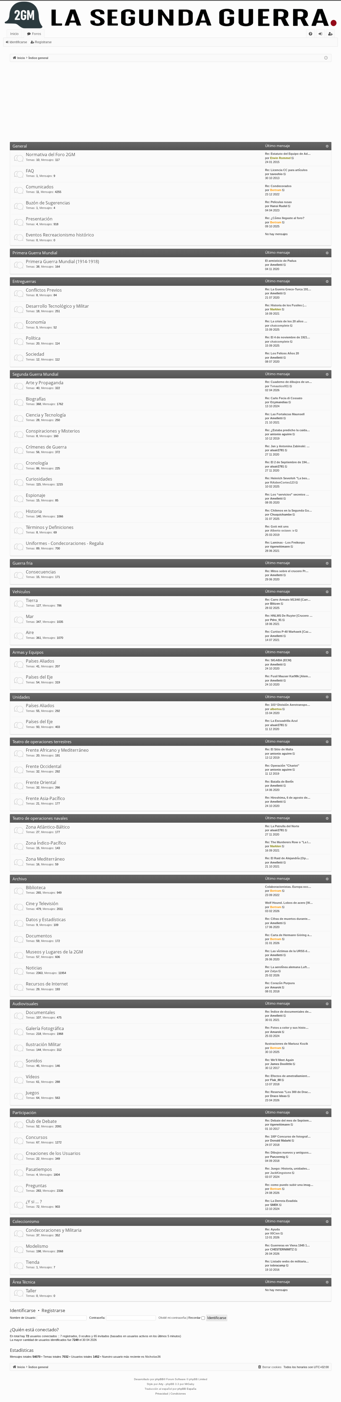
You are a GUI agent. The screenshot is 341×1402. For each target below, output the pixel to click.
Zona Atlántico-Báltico (48, 827)
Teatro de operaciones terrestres (42, 741)
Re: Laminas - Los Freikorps (285, 542)
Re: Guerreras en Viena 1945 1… (287, 1245)
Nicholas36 (153, 1356)
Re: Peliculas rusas (278, 202)
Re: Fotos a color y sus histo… (286, 1027)
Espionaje (35, 495)
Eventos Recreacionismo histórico (60, 235)
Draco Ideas (278, 1096)
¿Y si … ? (34, 1202)
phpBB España (186, 1388)
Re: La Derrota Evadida (281, 1200)
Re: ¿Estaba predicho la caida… (287, 430)
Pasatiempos (39, 1169)
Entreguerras (24, 281)
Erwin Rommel (280, 158)
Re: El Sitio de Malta (279, 749)
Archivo (20, 878)
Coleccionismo (26, 1221)
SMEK (274, 1204)
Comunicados (40, 187)
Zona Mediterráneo (45, 859)
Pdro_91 (276, 619)
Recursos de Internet (47, 984)
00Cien (275, 1233)
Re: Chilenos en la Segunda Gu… (288, 510)
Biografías (36, 399)
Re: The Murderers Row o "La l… (288, 842)
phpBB (159, 1379)
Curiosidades (39, 479)
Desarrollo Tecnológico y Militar (57, 306)
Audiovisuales (25, 1003)
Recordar (194, 1317)
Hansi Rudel (278, 206)
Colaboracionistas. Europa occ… (288, 886)
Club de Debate (41, 1121)
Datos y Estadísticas (46, 919)
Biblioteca (36, 887)
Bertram (275, 190)
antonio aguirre (281, 434)
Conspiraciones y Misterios (53, 431)
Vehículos (21, 591)
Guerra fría (23, 563)
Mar (30, 616)
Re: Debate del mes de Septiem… (288, 1120)
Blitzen (275, 603)
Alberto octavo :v (282, 530)
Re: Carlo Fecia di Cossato (283, 398)
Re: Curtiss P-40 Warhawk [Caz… (288, 631)
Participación (24, 1112)
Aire (30, 632)
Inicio (14, 33)
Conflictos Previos (44, 290)
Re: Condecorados (278, 186)
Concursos (36, 1137)
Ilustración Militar (43, 1044)
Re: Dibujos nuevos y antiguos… (288, 1152)
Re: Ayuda (272, 1229)
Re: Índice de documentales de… (288, 1011)
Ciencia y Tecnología (46, 415)
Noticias (34, 968)
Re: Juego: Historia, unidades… (287, 1168)
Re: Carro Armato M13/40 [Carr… (288, 599)
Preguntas (36, 1186)
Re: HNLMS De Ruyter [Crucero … (288, 615)
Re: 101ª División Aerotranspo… (287, 704)
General (20, 146)
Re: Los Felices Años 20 (282, 353)
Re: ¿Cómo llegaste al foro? (285, 218)
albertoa (276, 709)
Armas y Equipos (28, 652)
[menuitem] (310, 34)
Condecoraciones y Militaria (54, 1230)
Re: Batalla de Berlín (279, 781)
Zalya (274, 971)
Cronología (37, 463)
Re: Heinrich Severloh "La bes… (287, 478)
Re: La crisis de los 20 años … (286, 321)
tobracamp (277, 1265)
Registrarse (43, 42)
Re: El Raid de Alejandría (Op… (287, 858)
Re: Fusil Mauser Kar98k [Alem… (288, 676)
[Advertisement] (170, 102)
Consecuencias (41, 572)
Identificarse (18, 42)
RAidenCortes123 (282, 482)
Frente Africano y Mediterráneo (57, 750)
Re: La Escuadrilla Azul (281, 720)
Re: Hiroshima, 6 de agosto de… (287, 797)
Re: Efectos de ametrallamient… (287, 1076)
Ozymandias (279, 402)
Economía (36, 322)
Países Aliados (40, 661)
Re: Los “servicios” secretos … (287, 494)
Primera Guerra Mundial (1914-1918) (62, 261)
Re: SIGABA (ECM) (278, 660)
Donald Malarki (280, 1140)
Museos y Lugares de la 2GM (54, 952)
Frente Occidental (43, 766)
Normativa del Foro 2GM (50, 154)
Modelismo (37, 1246)
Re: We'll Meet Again (279, 1060)
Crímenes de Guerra (46, 447)
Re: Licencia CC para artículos (286, 170)
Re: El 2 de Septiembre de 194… (287, 462)
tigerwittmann (280, 546)
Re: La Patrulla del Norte (282, 826)
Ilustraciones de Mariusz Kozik (286, 1043)
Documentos (39, 936)
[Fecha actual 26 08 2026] (326, 58)
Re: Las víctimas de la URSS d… (287, 951)
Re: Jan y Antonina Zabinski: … (287, 446)
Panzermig (277, 1156)
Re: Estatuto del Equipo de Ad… (288, 153)
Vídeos (32, 1077)
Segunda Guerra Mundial (35, 374)
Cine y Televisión (42, 903)
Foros (36, 33)
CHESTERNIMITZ (282, 1249)
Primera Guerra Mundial (35, 252)
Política (33, 338)
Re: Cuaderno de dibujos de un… (288, 381)
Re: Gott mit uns (277, 526)
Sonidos (34, 1061)
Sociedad (35, 354)
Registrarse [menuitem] (331, 34)
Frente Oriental (41, 782)
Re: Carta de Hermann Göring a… (288, 935)
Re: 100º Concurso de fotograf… (288, 1136)
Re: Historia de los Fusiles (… (286, 305)
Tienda (32, 1262)
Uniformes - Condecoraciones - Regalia (65, 543)
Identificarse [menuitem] (321, 34)
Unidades (21, 697)
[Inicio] (170, 15)
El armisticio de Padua (280, 260)
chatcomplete (279, 325)
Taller (31, 1291)
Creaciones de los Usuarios (53, 1153)
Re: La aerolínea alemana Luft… (287, 967)
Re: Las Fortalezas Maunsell (285, 414)
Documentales (40, 1012)
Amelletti (276, 264)
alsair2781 (277, 450)
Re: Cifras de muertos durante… (287, 918)
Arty (161, 1384)
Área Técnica (24, 1282)
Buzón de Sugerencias (48, 203)
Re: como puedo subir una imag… (289, 1184)
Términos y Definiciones (50, 527)
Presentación (39, 219)
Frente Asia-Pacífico (45, 798)
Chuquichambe (281, 514)
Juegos (32, 1093)
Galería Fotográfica (45, 1028)
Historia (34, 511)
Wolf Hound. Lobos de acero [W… (289, 902)
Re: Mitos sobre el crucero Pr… (286, 571)
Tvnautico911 (279, 386)
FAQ (30, 171)
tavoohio (276, 174)
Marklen (275, 309)
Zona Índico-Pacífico (46, 843)
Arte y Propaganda (44, 383)
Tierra (32, 600)
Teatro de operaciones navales (40, 818)
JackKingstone (280, 1172)
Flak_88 (275, 1080)
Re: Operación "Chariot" (282, 765)
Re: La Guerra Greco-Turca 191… (288, 289)
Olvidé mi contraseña (172, 1317)
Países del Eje (39, 677)
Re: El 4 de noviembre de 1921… (287, 337)
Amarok (275, 987)
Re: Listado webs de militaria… (287, 1261)
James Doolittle (281, 1064)
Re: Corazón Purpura (280, 983)
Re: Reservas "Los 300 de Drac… (288, 1092)
